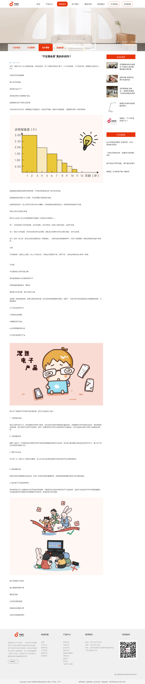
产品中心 (49, 4)
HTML (54, 682)
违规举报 (89, 682)
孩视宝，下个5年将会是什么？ (127, 119)
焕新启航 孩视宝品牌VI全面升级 (127, 78)
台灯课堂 (134, 42)
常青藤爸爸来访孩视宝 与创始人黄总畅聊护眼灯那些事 (127, 66)
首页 (38, 4)
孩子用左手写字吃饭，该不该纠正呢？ (120, 163)
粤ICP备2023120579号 (117, 682)
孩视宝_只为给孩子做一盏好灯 (118, 171)
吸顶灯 (65, 661)
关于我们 (75, 4)
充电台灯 (66, 645)
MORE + (13, 661)
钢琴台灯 (66, 650)
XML (49, 682)
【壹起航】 (105, 682)
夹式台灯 (66, 647)
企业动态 (16, 47)
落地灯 (65, 658)
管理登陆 (82, 682)
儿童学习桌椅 (68, 664)
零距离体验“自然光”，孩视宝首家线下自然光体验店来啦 (127, 90)
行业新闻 (31, 47)
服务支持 (88, 4)
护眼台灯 (66, 642)
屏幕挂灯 (66, 656)
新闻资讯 (62, 4)
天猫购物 (127, 4)
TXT (59, 682)
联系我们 (101, 4)
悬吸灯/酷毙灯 (68, 653)
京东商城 (114, 4)
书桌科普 (60, 47)
